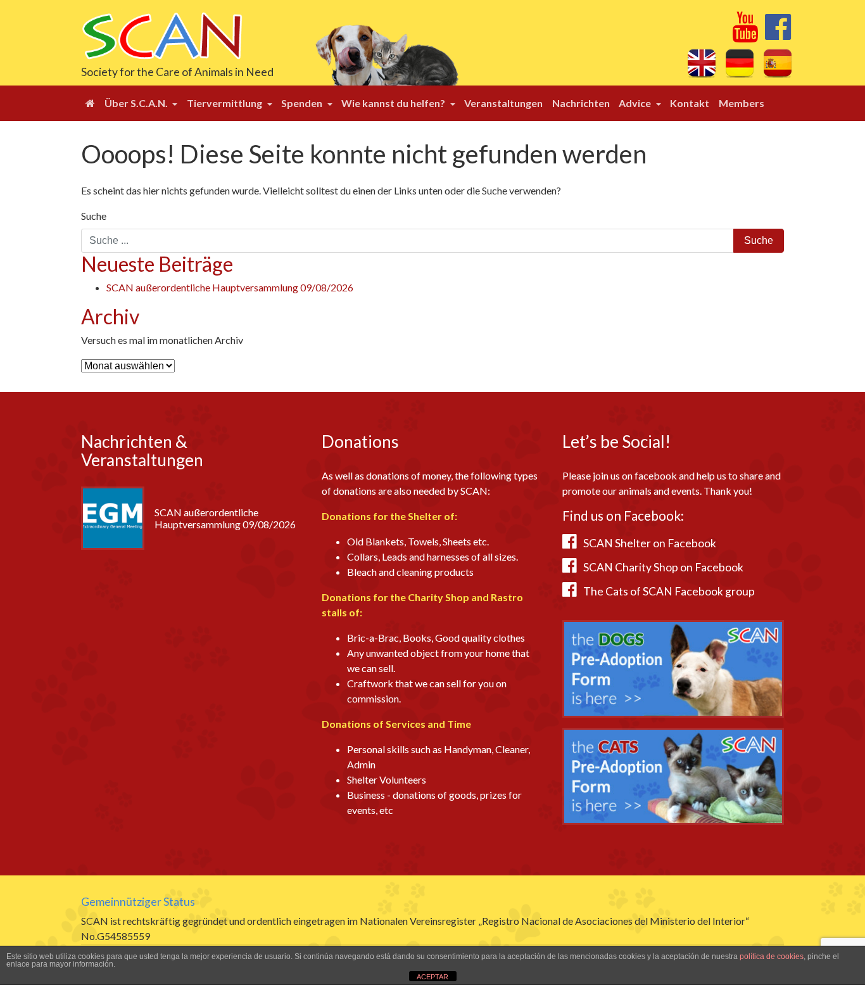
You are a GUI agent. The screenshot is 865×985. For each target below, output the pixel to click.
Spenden (302, 103)
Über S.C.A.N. (137, 103)
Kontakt (689, 103)
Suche (93, 216)
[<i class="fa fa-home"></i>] (90, 103)
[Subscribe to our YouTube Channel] (745, 34)
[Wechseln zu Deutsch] (739, 62)
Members (741, 103)
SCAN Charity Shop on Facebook (663, 567)
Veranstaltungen (503, 103)
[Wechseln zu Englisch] (701, 62)
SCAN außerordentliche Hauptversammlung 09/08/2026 (229, 287)
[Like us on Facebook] (778, 34)
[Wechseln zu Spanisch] (777, 62)
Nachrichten (581, 103)
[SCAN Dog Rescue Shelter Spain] (162, 35)
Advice (636, 103)
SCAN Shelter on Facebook (649, 543)
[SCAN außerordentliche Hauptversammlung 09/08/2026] (112, 517)
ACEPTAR (432, 977)
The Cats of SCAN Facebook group (669, 591)
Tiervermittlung (225, 103)
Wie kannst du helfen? (394, 103)
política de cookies (772, 956)
